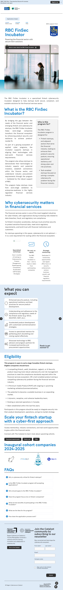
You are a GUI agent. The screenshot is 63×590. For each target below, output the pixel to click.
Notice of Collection (45, 586)
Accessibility (47, 584)
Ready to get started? (45, 347)
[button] (12, 18)
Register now (55, 2)
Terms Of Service (44, 585)
